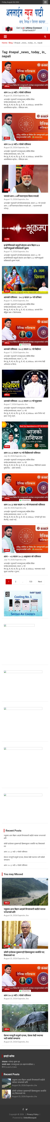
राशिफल (7, 86)
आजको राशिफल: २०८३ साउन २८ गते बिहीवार (22, 349)
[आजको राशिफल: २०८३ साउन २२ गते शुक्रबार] (25, 384)
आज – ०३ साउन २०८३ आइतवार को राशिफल (22, 556)
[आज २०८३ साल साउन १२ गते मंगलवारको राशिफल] (25, 487)
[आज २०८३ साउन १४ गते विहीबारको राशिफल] (25, 435)
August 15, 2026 (10, 199)
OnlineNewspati (29, 1118)
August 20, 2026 (10, 147)
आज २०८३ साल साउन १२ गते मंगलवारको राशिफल (24, 504)
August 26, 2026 (10, 915)
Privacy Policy (32, 1114)
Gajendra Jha (23, 96)
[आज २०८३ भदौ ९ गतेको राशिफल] (25, 75)
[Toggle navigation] (5, 37)
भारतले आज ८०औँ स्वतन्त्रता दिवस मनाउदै (21, 196)
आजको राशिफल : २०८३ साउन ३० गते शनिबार (23, 297)
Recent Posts (11, 1074)
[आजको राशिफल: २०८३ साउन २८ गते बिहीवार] (25, 332)
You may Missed (13, 874)
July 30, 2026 (9, 456)
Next (40, 581)
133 (30, 581)
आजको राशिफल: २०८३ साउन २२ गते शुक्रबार (23, 401)
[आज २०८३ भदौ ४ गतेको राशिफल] (25, 127)
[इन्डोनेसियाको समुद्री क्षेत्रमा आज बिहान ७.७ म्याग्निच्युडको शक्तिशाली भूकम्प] (25, 228)
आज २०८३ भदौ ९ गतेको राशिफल (17, 92)
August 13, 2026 (10, 352)
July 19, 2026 (9, 560)
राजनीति (7, 190)
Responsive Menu (45, 2)
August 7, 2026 (10, 404)
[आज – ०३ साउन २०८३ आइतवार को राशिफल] (25, 539)
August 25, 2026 (10, 96)
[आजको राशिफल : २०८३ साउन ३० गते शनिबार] (25, 280)
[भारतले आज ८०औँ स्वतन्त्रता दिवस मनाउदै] (25, 179)
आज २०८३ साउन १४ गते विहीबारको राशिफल (22, 452)
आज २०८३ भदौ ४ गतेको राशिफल (17, 144)
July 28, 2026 (9, 508)
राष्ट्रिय (7, 903)
